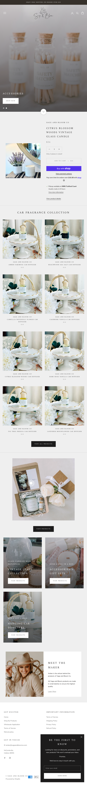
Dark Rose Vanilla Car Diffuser (64, 377)
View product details (53, 199)
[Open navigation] (4, 13)
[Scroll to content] (43, 112)
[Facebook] (5, 758)
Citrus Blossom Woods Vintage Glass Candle (60, 132)
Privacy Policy (51, 724)
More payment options (64, 174)
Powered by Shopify (13, 779)
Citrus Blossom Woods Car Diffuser (22, 377)
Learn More (52, 691)
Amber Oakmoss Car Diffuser (22, 265)
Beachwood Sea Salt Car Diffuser (64, 265)
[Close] (81, 737)
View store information (55, 192)
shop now (10, 101)
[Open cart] (82, 13)
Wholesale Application (12, 724)
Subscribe (62, 776)
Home (6, 717)
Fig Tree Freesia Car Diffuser (22, 431)
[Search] (77, 13)
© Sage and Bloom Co (17, 776)
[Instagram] (10, 758)
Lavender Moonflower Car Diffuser (64, 431)
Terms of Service (10, 728)
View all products (43, 444)
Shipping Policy (51, 721)
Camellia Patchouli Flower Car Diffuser (22, 320)
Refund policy (9, 732)
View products (43, 529)
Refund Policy (51, 728)
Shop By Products (10, 721)
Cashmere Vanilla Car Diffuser (65, 319)
